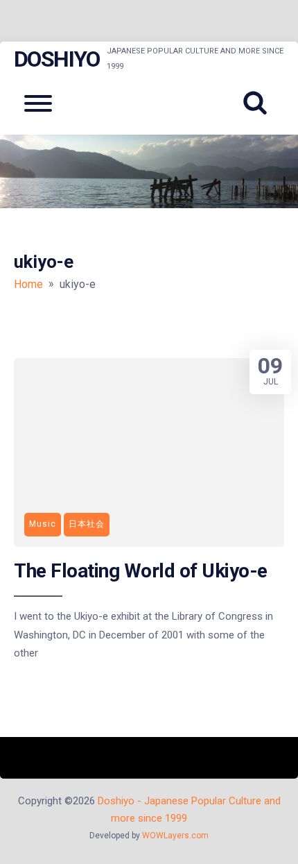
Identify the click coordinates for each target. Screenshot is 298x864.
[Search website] (260, 103)
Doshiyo (57, 59)
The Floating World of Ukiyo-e (141, 570)
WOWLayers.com (175, 835)
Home (28, 284)
